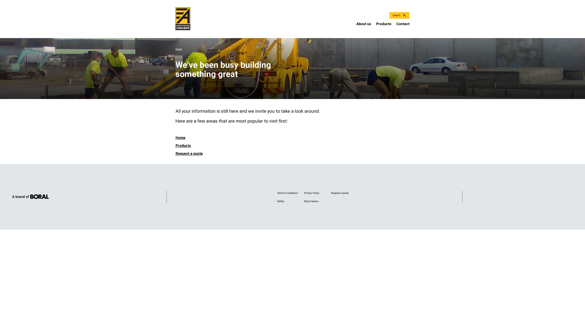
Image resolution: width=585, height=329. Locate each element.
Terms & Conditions (287, 193)
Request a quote (189, 153)
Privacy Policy (311, 193)
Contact (403, 24)
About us (363, 24)
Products (383, 24)
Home (179, 49)
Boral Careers (311, 201)
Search (396, 15)
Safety (280, 201)
